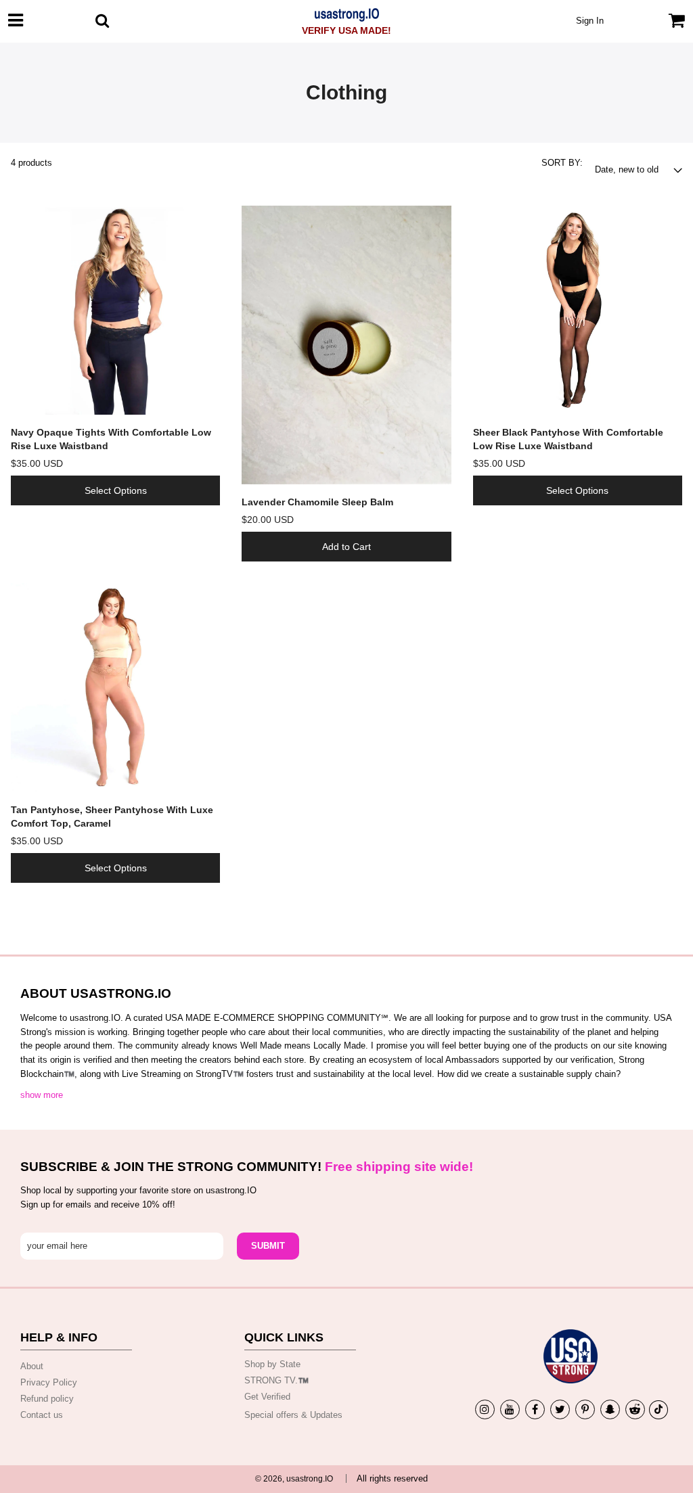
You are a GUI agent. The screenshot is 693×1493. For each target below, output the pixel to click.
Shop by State (272, 1364)
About (31, 1366)
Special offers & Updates (293, 1415)
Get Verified (267, 1397)
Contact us (41, 1415)
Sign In (590, 21)
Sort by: (562, 163)
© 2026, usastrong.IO (294, 1479)
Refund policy (47, 1399)
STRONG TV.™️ (276, 1380)
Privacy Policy (48, 1382)
